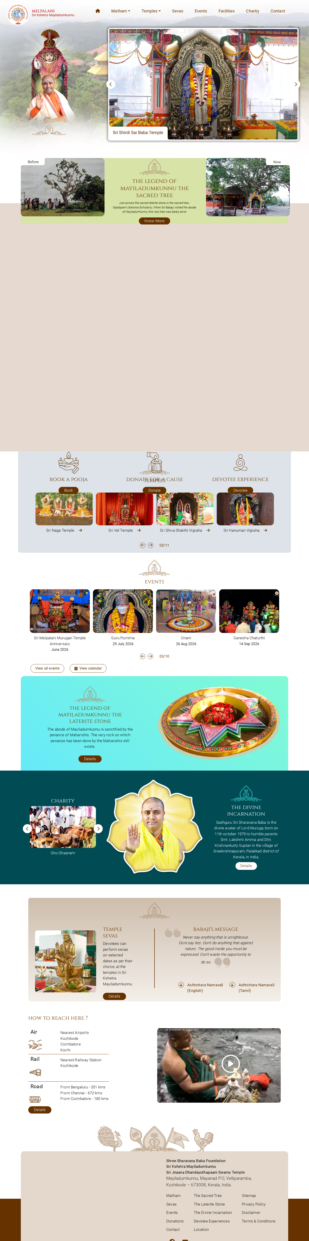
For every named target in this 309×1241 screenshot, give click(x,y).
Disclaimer (251, 1212)
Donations (175, 1221)
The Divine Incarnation (213, 1212)
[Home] (98, 11)
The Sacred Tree (208, 1195)
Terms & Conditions (259, 1221)
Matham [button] (119, 11)
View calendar (90, 668)
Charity (252, 11)
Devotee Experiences (212, 1221)
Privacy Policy (254, 1204)
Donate (154, 490)
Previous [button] (142, 545)
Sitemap (249, 1195)
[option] (64, 513)
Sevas (177, 11)
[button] (110, 84)
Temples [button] (149, 11)
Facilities (227, 11)
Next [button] (150, 545)
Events (201, 11)
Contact (278, 11)
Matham (173, 1195)
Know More (155, 221)
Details (90, 759)
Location (201, 1229)
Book (68, 490)
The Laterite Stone (209, 1204)
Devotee (240, 490)
